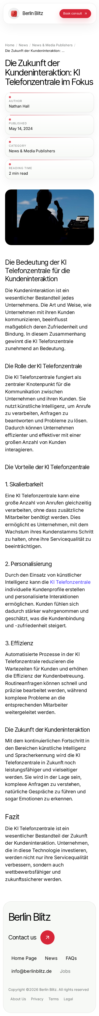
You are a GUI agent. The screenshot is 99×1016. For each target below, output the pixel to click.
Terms (53, 999)
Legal (68, 999)
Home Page (24, 958)
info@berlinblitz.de (31, 971)
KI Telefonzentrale (70, 582)
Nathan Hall (19, 106)
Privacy (37, 999)
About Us (18, 999)
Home (9, 45)
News (23, 45)
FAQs (71, 958)
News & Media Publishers (52, 45)
